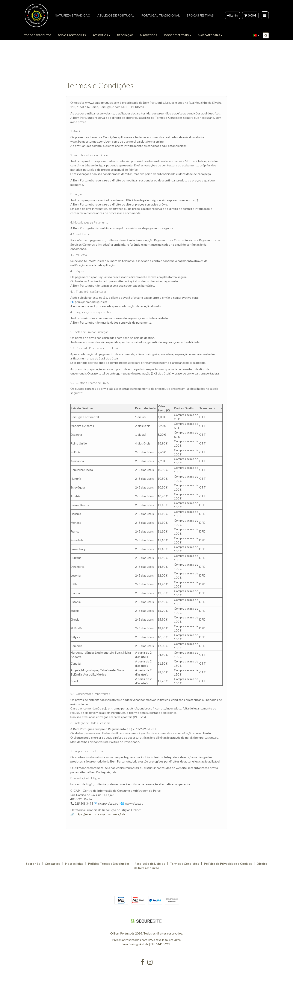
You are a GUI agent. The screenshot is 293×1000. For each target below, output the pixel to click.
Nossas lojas (74, 863)
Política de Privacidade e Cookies (228, 863)
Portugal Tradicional (160, 15)
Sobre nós (33, 863)
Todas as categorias (72, 35)
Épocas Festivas (200, 15)
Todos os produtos (37, 35)
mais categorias (209, 35)
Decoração (125, 35)
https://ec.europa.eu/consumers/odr (100, 814)
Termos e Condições (184, 863)
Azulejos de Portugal (115, 15)
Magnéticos (148, 35)
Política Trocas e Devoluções (109, 863)
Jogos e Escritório (176, 35)
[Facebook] (142, 962)
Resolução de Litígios (149, 863)
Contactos (52, 863)
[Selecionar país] (256, 35)
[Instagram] (150, 962)
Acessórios (100, 35)
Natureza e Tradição (72, 15)
